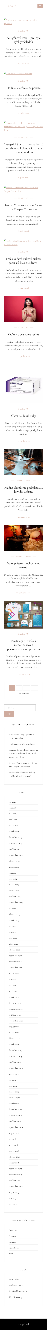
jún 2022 (12, 932)
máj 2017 (13, 1204)
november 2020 (16, 1008)
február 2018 (14, 1156)
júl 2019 (12, 1079)
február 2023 (14, 914)
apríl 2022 (13, 943)
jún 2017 (12, 1198)
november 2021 (15, 961)
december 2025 (15, 837)
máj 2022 (13, 937)
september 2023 (16, 902)
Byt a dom (13, 1230)
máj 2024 (13, 878)
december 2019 (15, 1050)
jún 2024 (12, 872)
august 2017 (14, 1192)
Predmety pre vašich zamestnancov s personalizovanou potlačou (23, 645)
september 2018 (16, 1127)
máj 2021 (13, 985)
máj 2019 (13, 1085)
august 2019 (14, 1074)
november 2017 (15, 1174)
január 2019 (14, 1103)
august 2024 (14, 866)
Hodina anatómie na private (24, 88)
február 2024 (14, 890)
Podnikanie (23, 480)
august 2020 (14, 1026)
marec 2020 (14, 1032)
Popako (11, 6)
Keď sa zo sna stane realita (23, 334)
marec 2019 (14, 1091)
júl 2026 (12, 801)
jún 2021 (12, 979)
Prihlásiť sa (14, 1279)
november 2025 (15, 843)
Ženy (11, 1253)
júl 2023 (12, 908)
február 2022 (14, 949)
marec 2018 (14, 1150)
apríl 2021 (13, 991)
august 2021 (14, 973)
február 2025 (14, 861)
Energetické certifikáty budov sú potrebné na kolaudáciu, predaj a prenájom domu (23, 148)
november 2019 (15, 1056)
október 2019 (14, 1062)
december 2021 (15, 955)
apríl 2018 (13, 1145)
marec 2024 (14, 884)
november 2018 (15, 1115)
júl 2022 (12, 926)
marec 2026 (14, 825)
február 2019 (14, 1097)
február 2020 (14, 1038)
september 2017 (16, 1186)
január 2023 (14, 920)
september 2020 (16, 1020)
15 (34, 688)
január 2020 (14, 1044)
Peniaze (12, 1241)
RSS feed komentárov (19, 1291)
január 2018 (14, 1162)
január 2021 (14, 997)
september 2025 (16, 855)
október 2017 (14, 1180)
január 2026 (14, 831)
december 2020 (15, 1003)
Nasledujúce (23, 693)
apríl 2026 (13, 819)
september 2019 (16, 1068)
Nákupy (23, 30)
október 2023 (14, 896)
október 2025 (14, 849)
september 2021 (15, 967)
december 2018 (15, 1109)
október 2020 (15, 1014)
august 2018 (14, 1133)
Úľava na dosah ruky (23, 416)
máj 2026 (13, 813)
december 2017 (15, 1168)
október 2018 (15, 1121)
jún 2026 (12, 807)
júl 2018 (12, 1139)
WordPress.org (15, 1297)
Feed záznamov (16, 1285)
